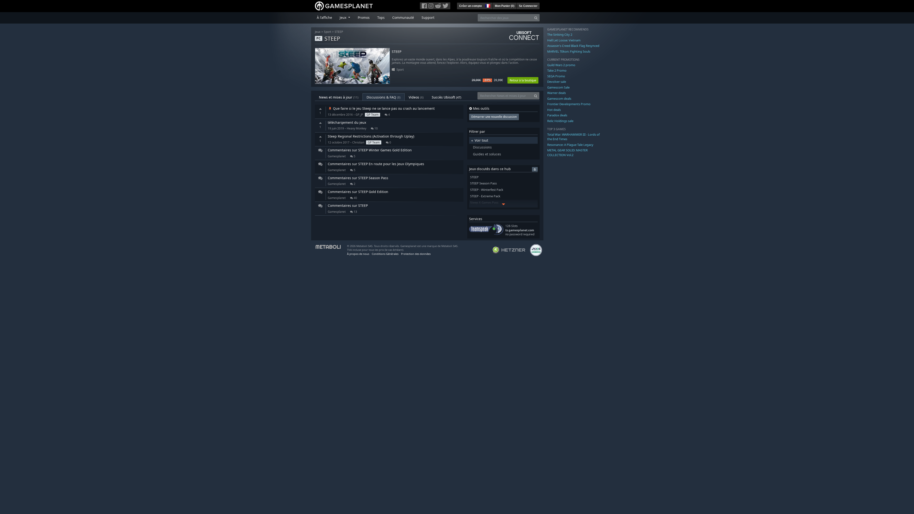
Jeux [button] (343, 17)
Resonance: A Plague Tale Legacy (570, 145)
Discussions (482, 147)
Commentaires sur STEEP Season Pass (358, 178)
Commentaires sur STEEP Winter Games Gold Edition (370, 150)
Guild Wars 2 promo (561, 65)
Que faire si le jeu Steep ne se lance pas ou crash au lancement (383, 108)
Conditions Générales (385, 254)
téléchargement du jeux (347, 122)
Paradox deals (557, 115)
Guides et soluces (487, 154)
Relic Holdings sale (560, 121)
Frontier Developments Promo (569, 104)
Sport (327, 32)
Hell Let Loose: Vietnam (564, 40)
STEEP (339, 32)
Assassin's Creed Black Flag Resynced (573, 46)
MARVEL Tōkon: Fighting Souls (568, 51)
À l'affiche (324, 17)
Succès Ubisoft (446, 97)
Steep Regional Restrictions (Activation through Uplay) (371, 136)
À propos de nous (358, 254)
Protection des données (416, 254)
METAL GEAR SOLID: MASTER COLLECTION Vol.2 (567, 152)
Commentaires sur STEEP (348, 205)
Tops (381, 17)
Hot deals (554, 110)
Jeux (317, 32)
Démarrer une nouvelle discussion (494, 117)
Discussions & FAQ (384, 97)
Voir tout (481, 140)
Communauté (403, 17)
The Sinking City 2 (559, 34)
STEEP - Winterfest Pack (486, 190)
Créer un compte (470, 6)
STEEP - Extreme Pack (485, 196)
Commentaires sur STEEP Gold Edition (358, 191)
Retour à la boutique (523, 80)
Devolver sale (556, 81)
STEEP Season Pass (483, 183)
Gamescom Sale (558, 87)
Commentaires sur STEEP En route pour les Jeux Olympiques (376, 164)
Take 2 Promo (556, 70)
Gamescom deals (559, 98)
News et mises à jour (338, 97)
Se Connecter (528, 6)
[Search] (536, 17)
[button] (487, 5)
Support (428, 17)
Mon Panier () (504, 6)
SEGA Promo (556, 76)
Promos (364, 17)
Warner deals (556, 93)
